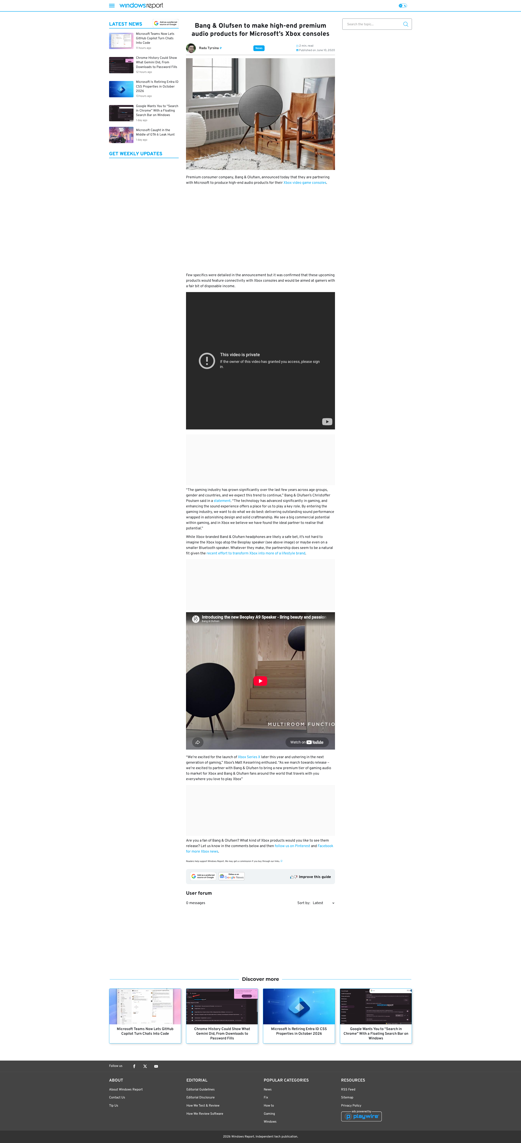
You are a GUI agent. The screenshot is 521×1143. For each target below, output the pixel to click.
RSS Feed (348, 1090)
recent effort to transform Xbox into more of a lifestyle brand (256, 553)
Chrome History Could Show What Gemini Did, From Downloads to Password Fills (222, 1034)
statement (222, 501)
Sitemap (347, 1098)
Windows (270, 1122)
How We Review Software (204, 1114)
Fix (266, 1098)
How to (269, 1106)
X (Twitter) (145, 1066)
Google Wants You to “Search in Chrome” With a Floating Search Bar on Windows (376, 1034)
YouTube (156, 1066)
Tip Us (113, 1106)
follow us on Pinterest (292, 846)
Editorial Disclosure (200, 1098)
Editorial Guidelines (200, 1090)
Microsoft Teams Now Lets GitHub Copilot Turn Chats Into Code (145, 1031)
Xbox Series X (249, 757)
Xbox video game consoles (304, 183)
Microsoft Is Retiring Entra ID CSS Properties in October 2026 (299, 1031)
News (259, 48)
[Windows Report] (141, 5)
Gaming (269, 1114)
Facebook (134, 1066)
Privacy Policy (351, 1106)
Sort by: (303, 903)
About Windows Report (126, 1090)
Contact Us (117, 1098)
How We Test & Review (202, 1106)
